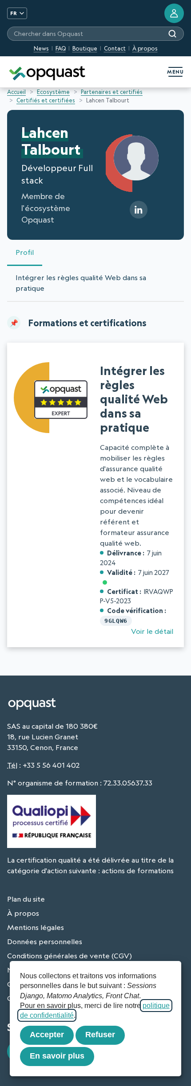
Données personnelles (44, 941)
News (41, 48)
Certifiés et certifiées (45, 100)
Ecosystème (53, 91)
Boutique (84, 48)
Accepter (47, 1034)
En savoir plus (57, 1055)
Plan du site (26, 899)
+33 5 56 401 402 (51, 765)
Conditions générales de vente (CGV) (69, 955)
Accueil (16, 91)
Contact (115, 48)
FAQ (61, 48)
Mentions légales (35, 927)
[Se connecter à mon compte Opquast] (174, 13)
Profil (25, 252)
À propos (145, 48)
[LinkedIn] (138, 210)
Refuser (100, 1034)
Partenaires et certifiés (112, 91)
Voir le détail (152, 631)
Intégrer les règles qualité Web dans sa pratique (81, 283)
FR (13, 13)
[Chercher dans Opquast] (172, 33)
